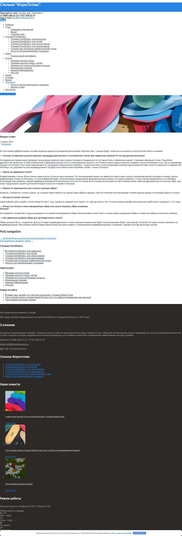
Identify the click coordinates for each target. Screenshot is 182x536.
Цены (8, 53)
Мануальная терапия (21, 68)
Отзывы (9, 77)
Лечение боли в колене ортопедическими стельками (28, 238)
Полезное (10, 82)
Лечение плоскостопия (22, 60)
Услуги (8, 58)
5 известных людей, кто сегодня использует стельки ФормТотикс (39, 295)
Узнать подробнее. (124, 533)
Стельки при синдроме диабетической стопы (33, 48)
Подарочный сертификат (23, 56)
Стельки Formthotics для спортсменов (30, 44)
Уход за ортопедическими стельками (30, 51)
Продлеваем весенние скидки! (20, 300)
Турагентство (18, 34)
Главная (9, 24)
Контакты (10, 89)
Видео (8, 80)
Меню (3, 20)
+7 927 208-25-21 (26, 15)
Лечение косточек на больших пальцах (30, 65)
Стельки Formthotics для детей (26, 41)
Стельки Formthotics (15, 36)
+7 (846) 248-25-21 (9, 15)
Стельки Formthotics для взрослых (28, 39)
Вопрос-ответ (18, 87)
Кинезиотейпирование (22, 70)
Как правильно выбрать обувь (16, 241)
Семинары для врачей (22, 29)
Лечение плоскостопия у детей (26, 63)
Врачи (14, 32)
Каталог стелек (8, 94)
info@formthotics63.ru (23, 18)
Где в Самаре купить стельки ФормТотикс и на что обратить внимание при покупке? (48, 297)
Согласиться (139, 533)
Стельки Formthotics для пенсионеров (30, 46)
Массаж (15, 72)
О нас (8, 27)
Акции (8, 75)
